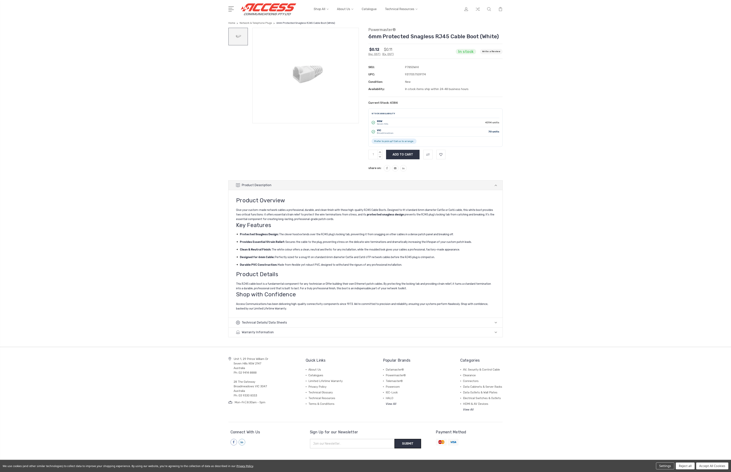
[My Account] (466, 11)
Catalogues (315, 375)
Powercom (393, 386)
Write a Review (491, 51)
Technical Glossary (320, 392)
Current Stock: (383, 102)
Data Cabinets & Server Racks (482, 386)
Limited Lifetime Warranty (325, 381)
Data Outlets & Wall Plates (480, 392)
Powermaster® (396, 375)
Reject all (685, 466)
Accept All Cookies (712, 466)
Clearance (469, 375)
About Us (343, 9)
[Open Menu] (231, 8)
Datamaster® (395, 369)
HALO (389, 398)
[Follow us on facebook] (234, 442)
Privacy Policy (317, 386)
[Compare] (478, 11)
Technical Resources (399, 9)
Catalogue (369, 9)
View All (391, 404)
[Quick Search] (489, 11)
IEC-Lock (392, 392)
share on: (374, 168)
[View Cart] (500, 11)
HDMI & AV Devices (475, 404)
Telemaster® (394, 381)
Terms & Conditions (321, 404)
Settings (665, 466)
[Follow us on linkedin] (242, 442)
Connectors (471, 381)
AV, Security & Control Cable (481, 369)
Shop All (319, 9)
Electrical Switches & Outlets (482, 398)
